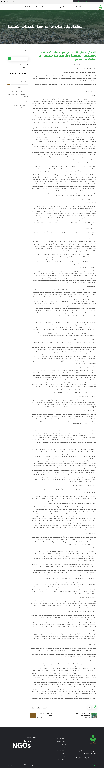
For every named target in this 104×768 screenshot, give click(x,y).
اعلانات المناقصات (61, 741)
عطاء (44, 707)
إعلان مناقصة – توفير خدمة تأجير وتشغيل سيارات (19, 106)
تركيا (33, 707)
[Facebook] (4, 1)
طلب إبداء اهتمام (22, 87)
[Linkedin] (13, 1)
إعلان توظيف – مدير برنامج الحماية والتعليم (19, 101)
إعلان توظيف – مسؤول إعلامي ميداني (17, 91)
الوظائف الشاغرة (61, 738)
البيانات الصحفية (61, 750)
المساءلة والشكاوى (61, 759)
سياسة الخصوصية (80, 765)
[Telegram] (18, 74)
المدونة (64, 753)
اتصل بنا (64, 756)
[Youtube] (85, 758)
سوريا (38, 707)
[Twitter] (1, 1)
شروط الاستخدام (92, 765)
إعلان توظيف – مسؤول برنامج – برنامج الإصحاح (18, 95)
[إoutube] (7, 1)
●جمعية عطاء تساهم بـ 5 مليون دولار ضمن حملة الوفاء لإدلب (88, 1)
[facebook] (79, 758)
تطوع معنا (63, 744)
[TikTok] (15, 74)
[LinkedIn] (23, 74)
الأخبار (64, 747)
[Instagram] (10, 1)
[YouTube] (10, 74)
